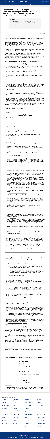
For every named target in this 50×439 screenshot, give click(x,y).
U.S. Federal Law (4, 414)
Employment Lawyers (5, 405)
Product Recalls (28, 420)
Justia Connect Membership (42, 415)
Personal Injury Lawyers (5, 410)
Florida (14, 422)
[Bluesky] (27, 435)
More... (2, 411)
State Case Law (16, 418)
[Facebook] (22, 435)
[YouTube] (21, 435)
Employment (27, 403)
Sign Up (47, 1)
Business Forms (28, 418)
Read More (12, 26)
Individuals (15, 399)
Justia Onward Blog (40, 424)
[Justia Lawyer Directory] (30, 435)
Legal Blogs (27, 417)
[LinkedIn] (20, 435)
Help (22, 437)
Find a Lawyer (3, 4)
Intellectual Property (29, 405)
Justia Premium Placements (42, 418)
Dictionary (39, 400)
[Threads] (25, 435)
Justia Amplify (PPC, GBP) (41, 423)
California (15, 420)
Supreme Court (4, 420)
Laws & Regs (28, 4)
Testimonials (39, 426)
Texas (14, 425)
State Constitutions (16, 415)
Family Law (15, 408)
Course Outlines (40, 405)
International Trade (28, 407)
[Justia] (5, 1)
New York (15, 423)
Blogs (38, 408)
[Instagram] (24, 435)
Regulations (3, 418)
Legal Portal (15, 437)
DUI (14, 405)
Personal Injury (16, 410)
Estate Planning (16, 407)
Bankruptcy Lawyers (5, 400)
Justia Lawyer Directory (41, 417)
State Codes (15, 417)
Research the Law (16, 4)
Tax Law (26, 410)
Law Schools (23, 4)
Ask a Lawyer (9, 4)
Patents (26, 422)
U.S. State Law (16, 414)
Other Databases (28, 414)
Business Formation (28, 400)
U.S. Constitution (4, 415)
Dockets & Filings (4, 425)
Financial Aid (39, 403)
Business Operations (15, 15)
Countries (27, 425)
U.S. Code (3, 417)
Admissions (39, 402)
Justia (26, 433)
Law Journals (39, 407)
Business (27, 399)
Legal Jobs (27, 415)
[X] (28, 435)
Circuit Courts (3, 422)
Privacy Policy (33, 437)
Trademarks (27, 423)
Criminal (14, 402)
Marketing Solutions (41, 4)
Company (19, 437)
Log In (43, 1)
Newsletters (34, 4)
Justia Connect (9, 437)
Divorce (14, 403)
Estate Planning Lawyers (5, 407)
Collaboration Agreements (25, 15)
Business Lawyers (4, 402)
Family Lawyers (4, 408)
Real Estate (27, 408)
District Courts (4, 423)
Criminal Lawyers (4, 403)
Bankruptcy (15, 400)
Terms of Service (27, 437)
